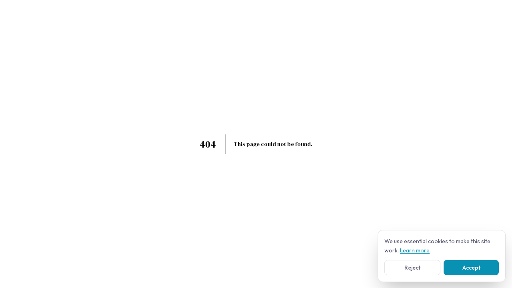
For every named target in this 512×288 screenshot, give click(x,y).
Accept (471, 267)
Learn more (415, 250)
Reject (412, 267)
